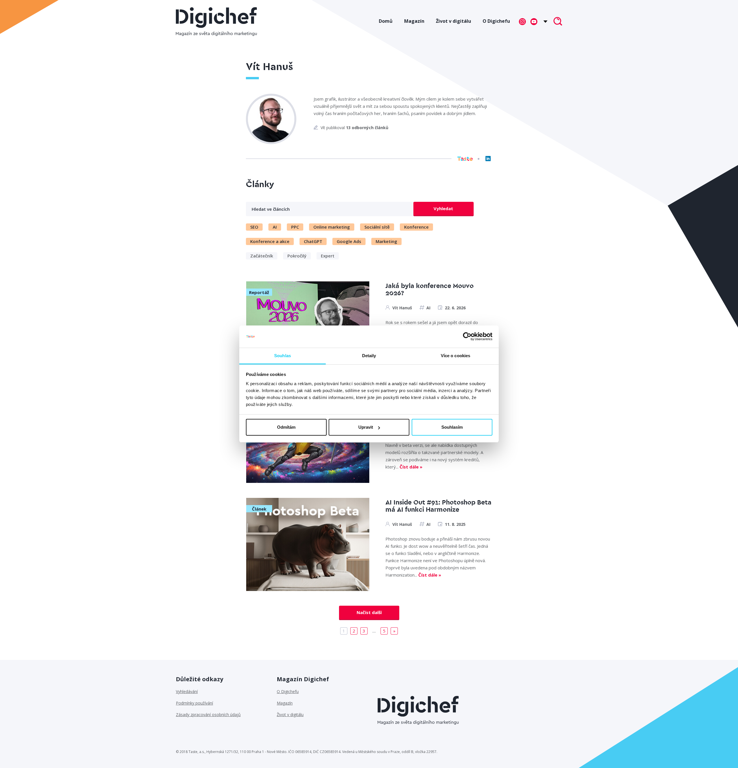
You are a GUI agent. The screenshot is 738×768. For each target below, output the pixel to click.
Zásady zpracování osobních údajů (208, 714)
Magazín (414, 21)
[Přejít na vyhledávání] (558, 22)
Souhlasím (452, 427)
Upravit (365, 427)
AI (428, 307)
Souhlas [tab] (282, 355)
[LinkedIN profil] (488, 158)
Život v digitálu (453, 21)
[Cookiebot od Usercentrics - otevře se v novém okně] (467, 336)
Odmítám (286, 427)
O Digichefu (496, 21)
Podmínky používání (194, 703)
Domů (386, 21)
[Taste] (464, 159)
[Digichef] (216, 21)
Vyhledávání (187, 691)
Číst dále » (411, 467)
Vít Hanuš (402, 307)
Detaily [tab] (369, 355)
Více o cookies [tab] (455, 355)
